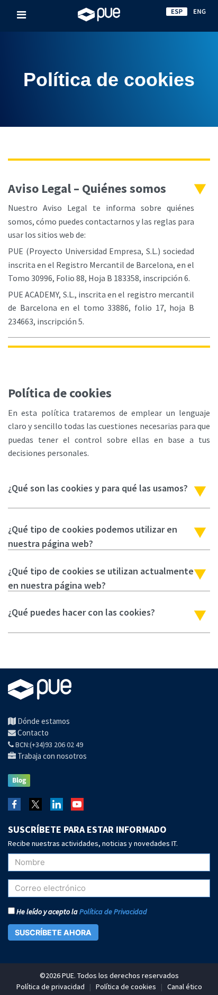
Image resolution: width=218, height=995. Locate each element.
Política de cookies (126, 986)
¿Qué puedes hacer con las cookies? (81, 612)
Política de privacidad (50, 986)
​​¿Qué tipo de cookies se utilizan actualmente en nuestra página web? (101, 575)
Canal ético (184, 986)
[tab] (109, 255)
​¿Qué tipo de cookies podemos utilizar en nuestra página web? (92, 533)
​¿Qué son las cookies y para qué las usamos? (98, 488)
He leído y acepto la (81, 911)
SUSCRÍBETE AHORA (53, 932)
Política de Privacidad (113, 911)
